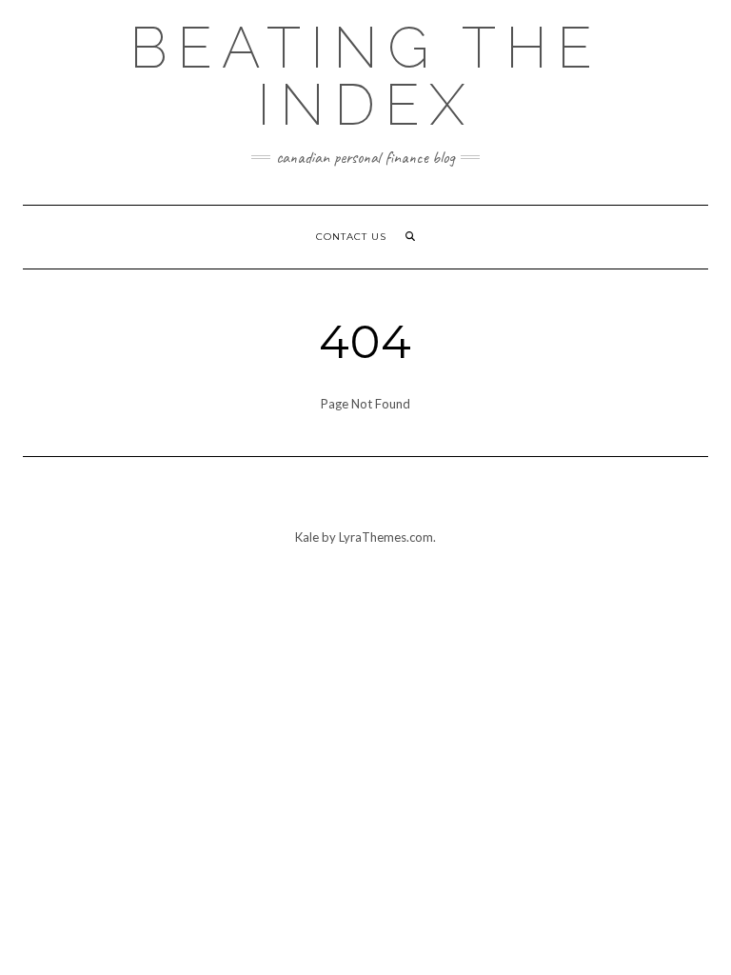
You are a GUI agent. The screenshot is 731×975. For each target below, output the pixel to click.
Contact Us (351, 236)
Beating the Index (365, 76)
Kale (307, 537)
